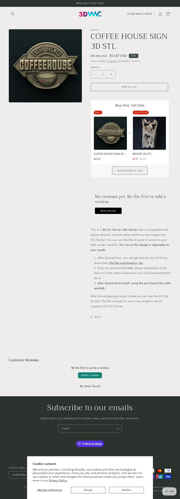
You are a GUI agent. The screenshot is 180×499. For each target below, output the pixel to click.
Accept (88, 490)
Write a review (90, 375)
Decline (126, 490)
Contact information (162, 487)
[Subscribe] (117, 429)
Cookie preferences (162, 491)
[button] (13, 14)
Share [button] (97, 317)
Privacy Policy (58, 480)
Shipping (112, 61)
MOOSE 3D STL (142, 154)
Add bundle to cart (129, 170)
